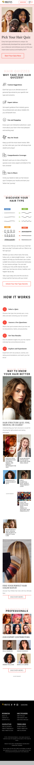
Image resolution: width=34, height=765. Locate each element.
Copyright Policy (26, 743)
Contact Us (5, 717)
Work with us (6, 719)
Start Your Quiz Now (13, 56)
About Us (4, 715)
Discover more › (17, 597)
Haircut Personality (7, 728)
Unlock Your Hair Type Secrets (17, 284)
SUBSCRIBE (23, 2)
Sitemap (6, 743)
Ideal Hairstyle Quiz (7, 730)
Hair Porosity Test (22, 717)
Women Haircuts (21, 726)
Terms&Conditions (18, 743)
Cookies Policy (14, 745)
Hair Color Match (7, 726)
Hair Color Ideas (21, 730)
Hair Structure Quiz (22, 719)
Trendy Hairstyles (22, 728)
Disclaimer (20, 745)
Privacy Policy (11, 743)
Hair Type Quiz (21, 715)
